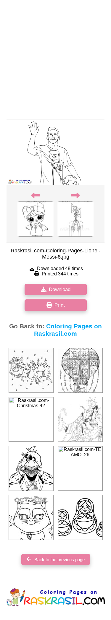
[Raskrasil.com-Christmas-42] (31, 419)
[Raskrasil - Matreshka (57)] (80, 517)
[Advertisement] (55, 61)
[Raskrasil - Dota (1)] (80, 419)
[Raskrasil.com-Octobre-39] (31, 517)
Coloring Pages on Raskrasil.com (68, 330)
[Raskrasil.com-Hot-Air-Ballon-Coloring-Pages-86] (80, 370)
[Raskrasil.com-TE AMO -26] (80, 468)
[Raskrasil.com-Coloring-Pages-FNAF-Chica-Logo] (31, 468)
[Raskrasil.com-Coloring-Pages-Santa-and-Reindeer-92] (31, 370)
